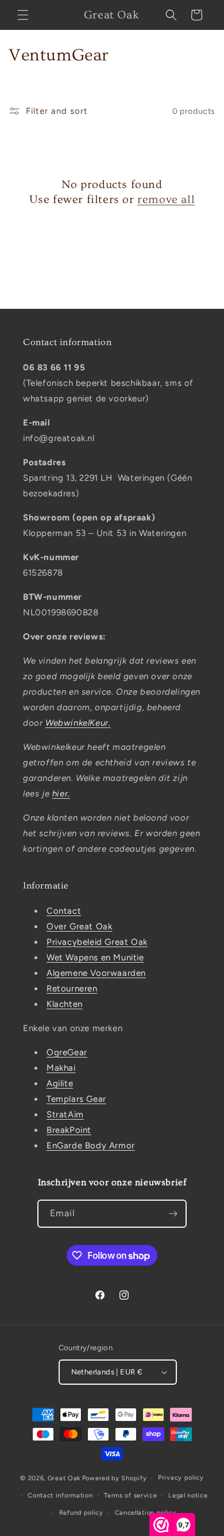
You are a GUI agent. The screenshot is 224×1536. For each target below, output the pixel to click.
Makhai (61, 1068)
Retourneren (72, 988)
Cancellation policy (145, 1512)
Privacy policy (181, 1477)
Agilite (60, 1083)
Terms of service (130, 1495)
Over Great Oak (79, 926)
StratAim (65, 1114)
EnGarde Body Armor (91, 1145)
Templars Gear (76, 1099)
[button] (23, 15)
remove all (166, 199)
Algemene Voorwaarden (96, 973)
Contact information (60, 1495)
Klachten (65, 1004)
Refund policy (81, 1512)
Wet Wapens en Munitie (95, 957)
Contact (64, 911)
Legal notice (187, 1495)
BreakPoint (69, 1130)
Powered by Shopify (114, 1478)
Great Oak (64, 1478)
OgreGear (67, 1052)
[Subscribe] (173, 1214)
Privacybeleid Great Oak (97, 942)
